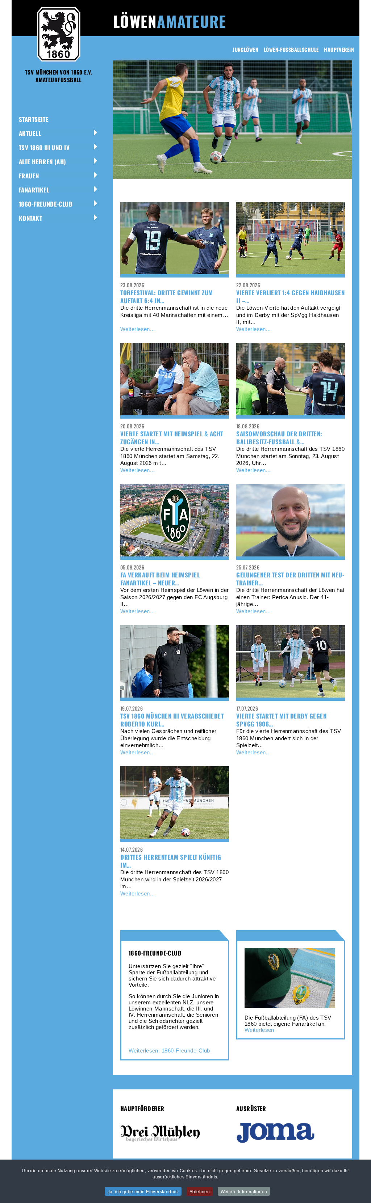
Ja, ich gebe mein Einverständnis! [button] (143, 1191)
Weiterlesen (259, 1030)
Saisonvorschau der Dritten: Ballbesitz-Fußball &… (279, 437)
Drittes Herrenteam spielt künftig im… (170, 860)
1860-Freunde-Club (45, 203)
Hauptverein (339, 49)
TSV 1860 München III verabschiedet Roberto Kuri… (172, 719)
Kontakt (30, 218)
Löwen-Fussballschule (291, 49)
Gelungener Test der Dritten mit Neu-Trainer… (290, 578)
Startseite (34, 119)
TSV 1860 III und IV (44, 147)
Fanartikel (34, 189)
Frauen (29, 175)
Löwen (169, 21)
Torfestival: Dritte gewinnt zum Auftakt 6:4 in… (166, 296)
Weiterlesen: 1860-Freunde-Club (169, 1050)
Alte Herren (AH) (42, 161)
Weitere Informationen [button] (244, 1191)
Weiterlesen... (137, 329)
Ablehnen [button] (199, 1191)
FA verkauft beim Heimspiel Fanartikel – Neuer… (160, 578)
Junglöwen (245, 49)
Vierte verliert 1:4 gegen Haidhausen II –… (290, 296)
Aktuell (30, 133)
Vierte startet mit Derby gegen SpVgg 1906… (281, 719)
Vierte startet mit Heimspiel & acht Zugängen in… (171, 437)
